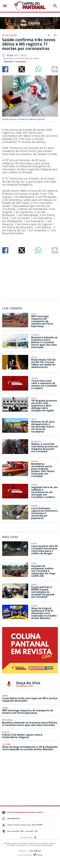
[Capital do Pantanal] (30, 6)
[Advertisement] (30, 275)
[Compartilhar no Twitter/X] (22, 69)
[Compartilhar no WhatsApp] (38, 69)
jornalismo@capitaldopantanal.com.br (25, 812)
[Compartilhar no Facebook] (5, 69)
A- (49, 35)
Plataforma (23, 851)
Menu (5, 6)
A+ (55, 35)
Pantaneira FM (26, 837)
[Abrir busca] (55, 6)
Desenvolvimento (25, 855)
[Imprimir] (55, 69)
